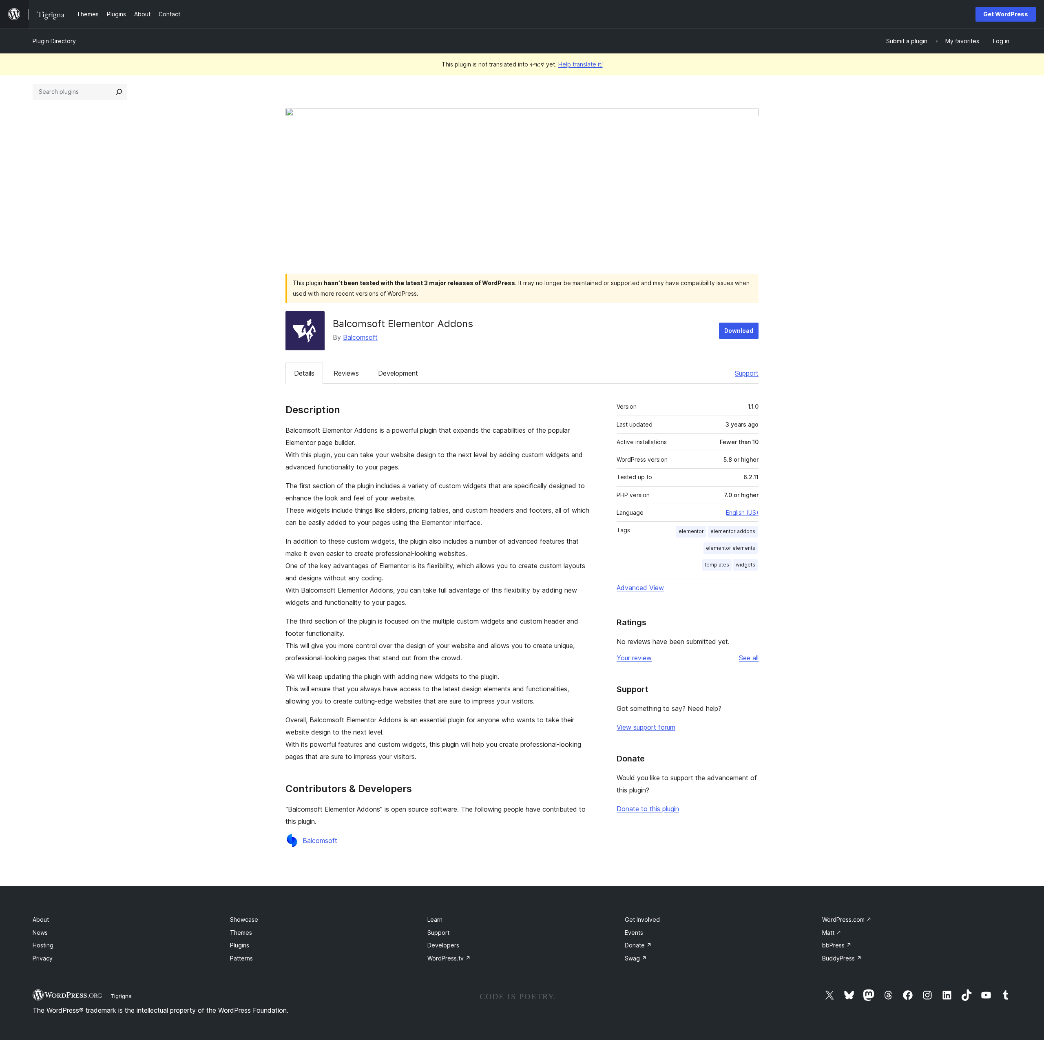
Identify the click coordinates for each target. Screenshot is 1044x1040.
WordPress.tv (449, 958)
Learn (434, 919)
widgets (745, 565)
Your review (634, 658)
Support (747, 373)
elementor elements (730, 548)
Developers (443, 945)
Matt (831, 932)
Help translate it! (580, 64)
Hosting (43, 945)
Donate (638, 945)
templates (717, 565)
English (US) (742, 512)
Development (398, 373)
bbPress (837, 945)
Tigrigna (121, 996)
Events (634, 932)
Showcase (244, 919)
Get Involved (642, 919)
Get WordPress (1005, 14)
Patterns (241, 958)
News (40, 932)
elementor (691, 531)
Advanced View (640, 588)
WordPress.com (846, 919)
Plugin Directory (54, 41)
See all (749, 658)
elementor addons (732, 531)
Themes (241, 932)
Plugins (239, 945)
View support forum (646, 727)
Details (304, 373)
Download (738, 330)
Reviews (346, 373)
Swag (636, 958)
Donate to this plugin (648, 809)
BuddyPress (842, 958)
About (41, 919)
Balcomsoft (360, 337)
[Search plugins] (119, 92)
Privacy (43, 958)
